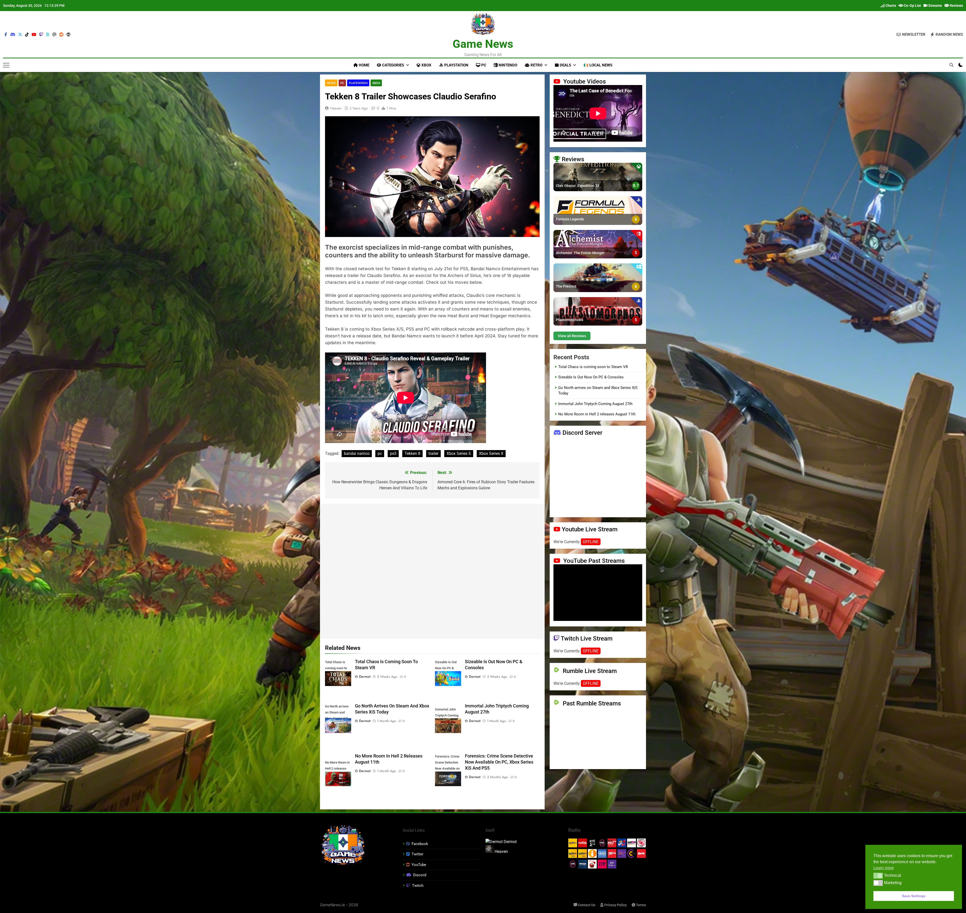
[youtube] (34, 35)
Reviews (956, 6)
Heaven (335, 108)
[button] (878, 875)
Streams (935, 6)
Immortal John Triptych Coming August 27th (595, 404)
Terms (640, 905)
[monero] (68, 35)
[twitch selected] (41, 35)
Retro (536, 65)
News (331, 83)
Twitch (417, 885)
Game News (483, 44)
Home (363, 65)
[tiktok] (27, 35)
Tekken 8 (412, 453)
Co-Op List (912, 6)
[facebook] (6, 35)
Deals (565, 65)
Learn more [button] (883, 868)
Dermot (365, 676)
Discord (419, 875)
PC (483, 65)
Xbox (425, 65)
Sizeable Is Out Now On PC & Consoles (591, 377)
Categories (392, 65)
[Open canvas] (6, 65)
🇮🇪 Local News (598, 65)
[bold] (48, 35)
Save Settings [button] (913, 896)
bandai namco (357, 453)
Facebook (420, 844)
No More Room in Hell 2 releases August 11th (596, 414)
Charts (890, 6)
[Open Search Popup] (951, 65)
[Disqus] (432, 570)
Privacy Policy (615, 905)
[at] (54, 35)
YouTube (419, 864)
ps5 (393, 453)
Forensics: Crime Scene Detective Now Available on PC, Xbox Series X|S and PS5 (499, 762)
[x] (20, 35)
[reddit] (61, 35)
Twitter (417, 854)
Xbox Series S (459, 453)
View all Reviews (572, 336)
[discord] (13, 35)
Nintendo (507, 65)
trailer (433, 453)
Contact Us (586, 905)
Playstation (455, 65)
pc (380, 453)
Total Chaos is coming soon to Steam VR (593, 367)
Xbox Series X (491, 453)
